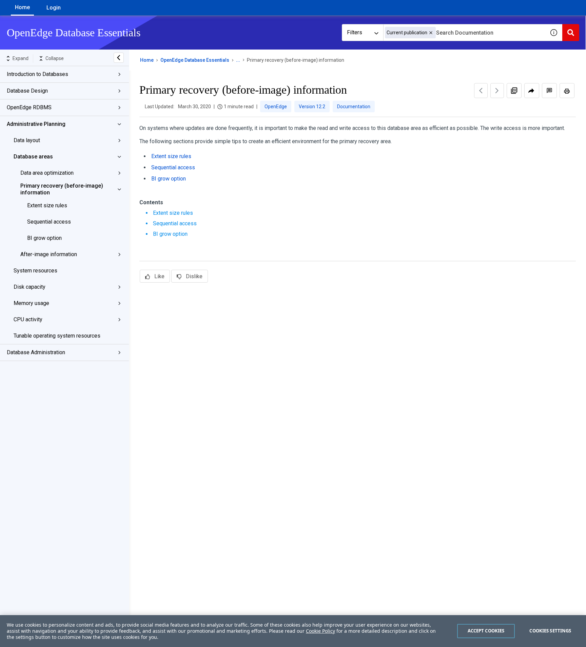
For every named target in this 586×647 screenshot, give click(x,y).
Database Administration (36, 352)
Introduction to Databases (37, 74)
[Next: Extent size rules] (497, 90)
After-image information (48, 254)
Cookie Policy (320, 631)
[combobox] (464, 32)
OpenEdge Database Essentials (194, 60)
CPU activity (28, 319)
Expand (20, 58)
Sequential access (49, 221)
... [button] (238, 60)
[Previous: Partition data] (481, 90)
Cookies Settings (550, 631)
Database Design (27, 91)
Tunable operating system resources (57, 335)
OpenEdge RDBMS (29, 107)
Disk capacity (29, 287)
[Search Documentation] (570, 32)
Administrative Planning (36, 124)
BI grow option (44, 238)
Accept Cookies (486, 631)
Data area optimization (47, 173)
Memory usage (31, 303)
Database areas (33, 156)
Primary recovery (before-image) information (61, 189)
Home (22, 7)
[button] (430, 32)
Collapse (54, 58)
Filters (354, 32)
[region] (293, 631)
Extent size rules (47, 205)
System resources (35, 270)
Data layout (27, 140)
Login (53, 7)
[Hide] (119, 58)
